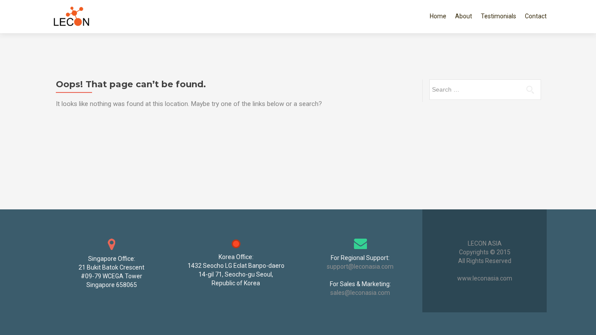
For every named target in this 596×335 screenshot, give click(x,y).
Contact (536, 16)
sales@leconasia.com (360, 292)
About (463, 16)
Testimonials (498, 16)
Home (438, 16)
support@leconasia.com (360, 266)
